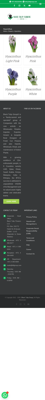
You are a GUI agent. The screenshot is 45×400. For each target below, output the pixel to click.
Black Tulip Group (27, 297)
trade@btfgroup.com (14, 265)
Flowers (10, 31)
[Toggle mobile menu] (40, 4)
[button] (5, 395)
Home (5, 31)
